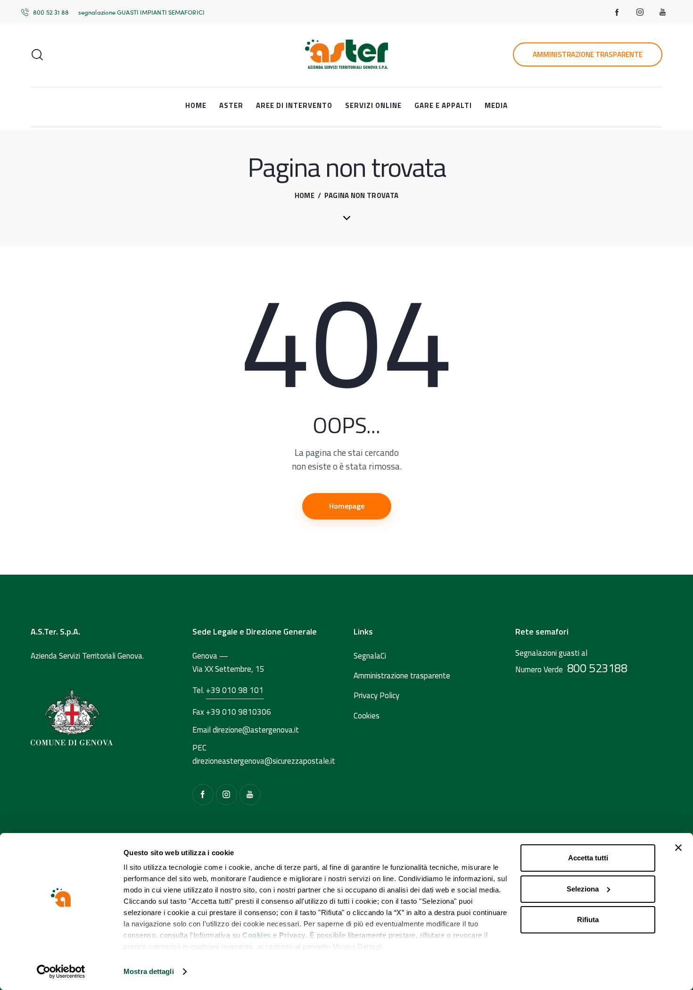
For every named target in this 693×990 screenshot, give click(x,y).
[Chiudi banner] (678, 847)
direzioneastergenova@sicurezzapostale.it (263, 761)
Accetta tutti (588, 858)
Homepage (346, 506)
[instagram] (640, 12)
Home (304, 196)
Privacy (292, 935)
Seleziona (583, 889)
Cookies (256, 935)
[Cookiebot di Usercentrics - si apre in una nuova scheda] (61, 972)
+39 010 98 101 (235, 690)
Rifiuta (588, 920)
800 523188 (597, 668)
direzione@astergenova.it (256, 730)
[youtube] (662, 12)
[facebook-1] (617, 12)
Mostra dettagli (149, 971)
